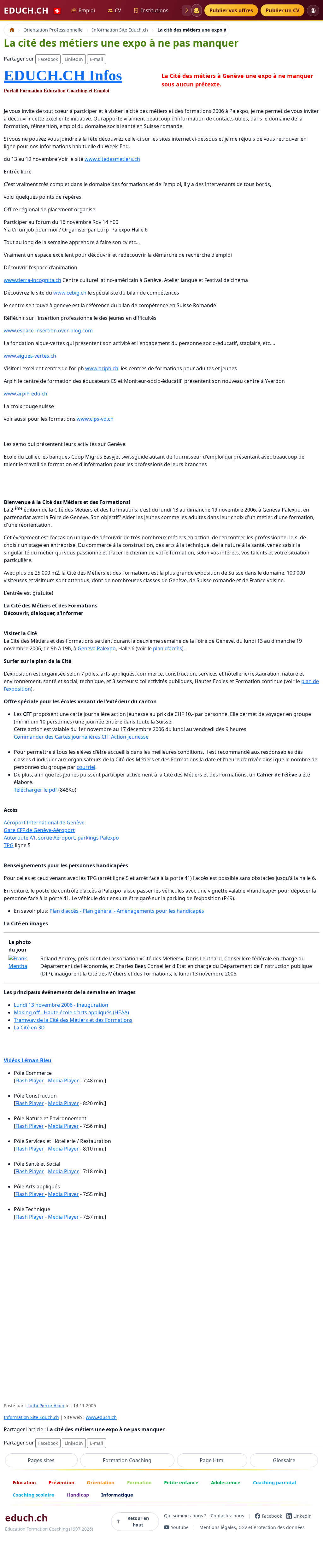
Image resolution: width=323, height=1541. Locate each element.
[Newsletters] (196, 10)
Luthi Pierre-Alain (45, 1406)
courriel (86, 767)
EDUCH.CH (33, 10)
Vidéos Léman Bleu (27, 1060)
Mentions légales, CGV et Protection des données (252, 1527)
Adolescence (225, 1482)
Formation (139, 1482)
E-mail (96, 59)
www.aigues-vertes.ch (30, 355)
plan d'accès (167, 648)
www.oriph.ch (101, 368)
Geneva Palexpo (97, 648)
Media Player (63, 1080)
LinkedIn (74, 59)
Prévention (61, 1482)
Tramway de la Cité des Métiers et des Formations (73, 1020)
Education (24, 1482)
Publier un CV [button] (282, 10)
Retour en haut (138, 1521)
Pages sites (41, 1460)
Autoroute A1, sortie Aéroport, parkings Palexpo (61, 837)
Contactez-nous (227, 1516)
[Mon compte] (313, 10)
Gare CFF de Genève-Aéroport (39, 830)
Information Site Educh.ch (31, 1417)
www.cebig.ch (69, 292)
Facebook (48, 59)
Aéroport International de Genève (44, 822)
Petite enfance (181, 1482)
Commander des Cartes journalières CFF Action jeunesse (81, 736)
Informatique (117, 1494)
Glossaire (284, 1460)
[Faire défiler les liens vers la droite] (186, 10)
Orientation (101, 1482)
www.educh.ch (101, 1417)
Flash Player (29, 1080)
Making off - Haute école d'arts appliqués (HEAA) (71, 1012)
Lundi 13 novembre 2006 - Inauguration (61, 1004)
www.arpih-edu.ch (25, 393)
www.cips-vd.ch (95, 418)
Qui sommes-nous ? (185, 1516)
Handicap (78, 1494)
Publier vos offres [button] (231, 10)
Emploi (87, 10)
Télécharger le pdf (35, 789)
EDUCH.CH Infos (63, 75)
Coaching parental (274, 1482)
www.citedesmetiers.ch (112, 158)
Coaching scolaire (33, 1494)
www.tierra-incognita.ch (32, 280)
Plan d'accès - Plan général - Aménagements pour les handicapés (127, 910)
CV (118, 10)
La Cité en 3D (29, 1027)
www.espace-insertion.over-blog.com (48, 330)
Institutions (154, 10)
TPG (9, 845)
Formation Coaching (127, 1460)
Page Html (212, 1460)
